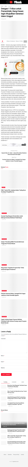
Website (3, 367)
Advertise (10, 454)
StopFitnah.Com (15, 461)
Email (2, 361)
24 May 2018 (3, 18)
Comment (3, 338)
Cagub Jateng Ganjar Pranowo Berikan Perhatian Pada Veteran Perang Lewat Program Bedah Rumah (14, 321)
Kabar (6, 6)
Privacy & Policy (16, 454)
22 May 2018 (4, 324)
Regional (10, 6)
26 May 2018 (4, 193)
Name (3, 355)
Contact (22, 454)
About (5, 454)
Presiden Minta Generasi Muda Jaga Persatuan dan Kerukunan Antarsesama (13, 424)
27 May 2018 (5, 426)
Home (2, 6)
